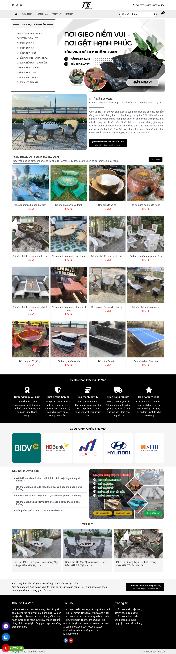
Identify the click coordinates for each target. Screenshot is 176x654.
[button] (14, 122)
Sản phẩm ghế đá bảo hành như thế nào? (39, 510)
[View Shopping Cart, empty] (161, 14)
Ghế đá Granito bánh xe (32, 58)
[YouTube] (21, 5)
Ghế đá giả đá (25, 43)
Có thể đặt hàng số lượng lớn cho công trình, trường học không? (48, 503)
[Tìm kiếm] (154, 14)
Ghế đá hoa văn (26, 72)
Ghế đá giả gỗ (25, 48)
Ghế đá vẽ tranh (27, 82)
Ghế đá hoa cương (29, 67)
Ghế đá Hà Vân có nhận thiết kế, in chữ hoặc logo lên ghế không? (48, 479)
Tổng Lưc (160, 652)
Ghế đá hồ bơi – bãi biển (32, 62)
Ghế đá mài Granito (29, 77)
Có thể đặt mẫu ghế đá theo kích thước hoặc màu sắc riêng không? (49, 488)
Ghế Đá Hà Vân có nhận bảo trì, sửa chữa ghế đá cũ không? (49, 495)
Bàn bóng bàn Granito (31, 33)
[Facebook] (13, 5)
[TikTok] (17, 5)
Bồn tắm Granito (27, 38)
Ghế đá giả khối (26, 53)
